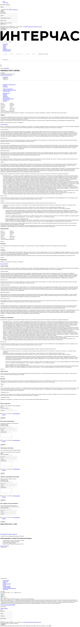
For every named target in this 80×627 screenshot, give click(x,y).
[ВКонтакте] (1, 596)
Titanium (34, 54)
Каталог (11, 54)
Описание (5, 85)
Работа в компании (7, 583)
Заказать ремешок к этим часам (9, 89)
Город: (2, 429)
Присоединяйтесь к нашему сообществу (8, 534)
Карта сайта (5, 589)
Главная (5, 54)
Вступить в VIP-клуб (4, 545)
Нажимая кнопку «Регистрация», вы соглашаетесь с (22, 26)
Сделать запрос (4, 608)
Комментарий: (3, 432)
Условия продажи (6, 586)
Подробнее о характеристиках (9, 84)
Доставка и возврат (7, 587)
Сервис (4, 584)
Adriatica (27, 54)
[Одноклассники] (4, 596)
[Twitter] (2, 596)
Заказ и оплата (6, 99)
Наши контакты (6, 580)
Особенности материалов (8, 98)
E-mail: (2, 514)
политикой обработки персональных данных (33, 26)
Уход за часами (6, 97)
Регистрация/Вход (4, 124)
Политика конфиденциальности (9, 588)
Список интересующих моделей (7, 604)
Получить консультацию (8, 88)
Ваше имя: (2, 428)
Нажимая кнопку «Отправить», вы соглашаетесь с (21, 622)
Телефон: (2, 410)
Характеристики (6, 93)
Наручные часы (19, 54)
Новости (4, 582)
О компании (5, 581)
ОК (50, 625)
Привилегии (5, 86)
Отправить (3, 417)
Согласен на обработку (11, 414)
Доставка (5, 100)
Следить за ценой (6, 91)
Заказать (2, 473)
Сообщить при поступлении (6, 75)
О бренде (5, 95)
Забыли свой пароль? (13, 9)
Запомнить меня (5, 9)
